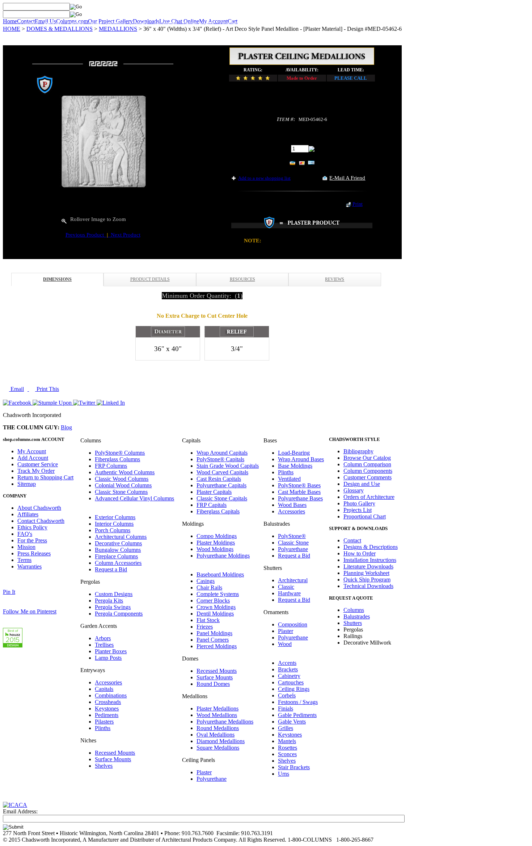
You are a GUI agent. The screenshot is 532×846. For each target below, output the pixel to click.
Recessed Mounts (115, 753)
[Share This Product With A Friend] (324, 178)
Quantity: (279, 148)
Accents (287, 663)
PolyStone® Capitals (220, 459)
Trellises (104, 645)
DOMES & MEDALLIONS (59, 29)
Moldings (116, 23)
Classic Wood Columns (121, 479)
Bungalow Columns (118, 550)
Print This (47, 389)
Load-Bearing (294, 453)
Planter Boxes (111, 651)
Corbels (287, 695)
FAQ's (24, 534)
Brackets (288, 669)
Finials (285, 708)
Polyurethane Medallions (225, 721)
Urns (283, 774)
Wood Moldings (215, 549)
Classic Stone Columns (121, 492)
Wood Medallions (217, 715)
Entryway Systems (265, 23)
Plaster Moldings (216, 542)
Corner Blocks (213, 600)
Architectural (293, 580)
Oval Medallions (216, 735)
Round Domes (213, 684)
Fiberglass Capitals (218, 511)
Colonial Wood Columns (123, 485)
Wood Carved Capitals (222, 472)
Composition (292, 624)
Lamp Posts (108, 658)
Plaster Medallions (217, 708)
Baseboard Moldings (220, 574)
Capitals (75, 23)
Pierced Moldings (217, 646)
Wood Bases (292, 505)
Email (16, 389)
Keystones (107, 708)
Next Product (124, 235)
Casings (206, 581)
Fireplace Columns (116, 556)
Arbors (103, 638)
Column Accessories (118, 563)
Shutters (139, 23)
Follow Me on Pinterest (29, 611)
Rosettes (287, 748)
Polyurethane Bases (300, 498)
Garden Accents (198, 23)
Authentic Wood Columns (125, 472)
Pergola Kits (109, 600)
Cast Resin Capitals (219, 479)
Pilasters (104, 721)
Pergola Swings (113, 607)
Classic (286, 587)
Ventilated (289, 479)
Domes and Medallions (311, 23)
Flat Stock (208, 620)
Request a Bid (111, 569)
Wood (285, 644)
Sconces (287, 754)
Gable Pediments (297, 715)
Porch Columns (112, 530)
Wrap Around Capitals (222, 453)
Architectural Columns (121, 537)
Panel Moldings (214, 633)
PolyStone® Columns (120, 453)
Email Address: (20, 811)
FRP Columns (111, 466)
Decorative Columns (118, 543)
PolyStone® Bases (299, 485)
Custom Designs (113, 594)
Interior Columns (114, 524)
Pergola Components (119, 613)
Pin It (9, 592)
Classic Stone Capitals (222, 498)
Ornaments (230, 23)
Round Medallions (218, 728)
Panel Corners (213, 640)
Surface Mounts (113, 759)
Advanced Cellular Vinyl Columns (134, 498)
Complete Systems (218, 594)
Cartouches (291, 682)
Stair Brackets (294, 767)
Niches (347, 23)
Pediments (106, 715)
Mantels (287, 741)
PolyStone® (292, 536)
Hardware (289, 593)
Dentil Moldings (215, 613)
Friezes (205, 627)
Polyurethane (212, 779)
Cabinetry (289, 676)
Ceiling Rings (293, 689)
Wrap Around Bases (301, 459)
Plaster (204, 772)
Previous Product (86, 235)
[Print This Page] (348, 205)
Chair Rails (209, 587)
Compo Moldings (217, 536)
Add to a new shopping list (264, 178)
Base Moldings (295, 466)
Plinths (102, 728)
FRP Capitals (212, 505)
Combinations (111, 695)
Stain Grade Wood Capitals (228, 466)
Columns (29, 23)
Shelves (104, 766)
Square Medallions (218, 748)
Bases (95, 23)
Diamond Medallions (221, 741)
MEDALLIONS (118, 29)
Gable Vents (292, 721)
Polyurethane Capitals (221, 485)
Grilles (285, 728)
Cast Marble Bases (299, 492)
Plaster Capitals (214, 492)
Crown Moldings (216, 607)
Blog (66, 427)
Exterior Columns (115, 517)
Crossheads (108, 702)
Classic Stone (293, 542)
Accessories (108, 682)
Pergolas (53, 23)
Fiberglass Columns (117, 459)
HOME (11, 29)
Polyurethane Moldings (223, 556)
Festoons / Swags (298, 702)
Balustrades (165, 23)
